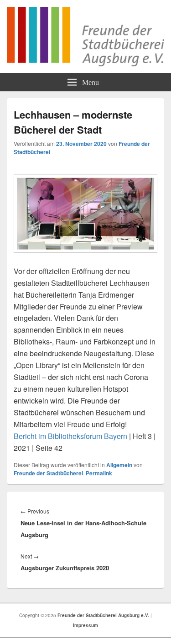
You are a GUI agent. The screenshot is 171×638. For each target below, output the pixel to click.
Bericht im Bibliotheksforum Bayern (70, 436)
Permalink (99, 473)
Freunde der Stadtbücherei (48, 473)
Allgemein (119, 465)
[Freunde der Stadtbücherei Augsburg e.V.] (85, 63)
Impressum (85, 625)
